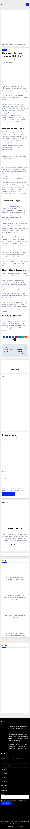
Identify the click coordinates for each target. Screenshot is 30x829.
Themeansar (17, 823)
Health (4, 49)
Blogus (10, 823)
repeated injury (14, 206)
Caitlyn (17, 60)
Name (4, 465)
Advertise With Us (6, 766)
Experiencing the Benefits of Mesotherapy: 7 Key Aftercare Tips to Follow (15, 597)
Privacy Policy (5, 781)
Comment (5, 443)
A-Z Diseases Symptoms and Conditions (12, 758)
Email (4, 472)
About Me (3, 762)
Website (4, 479)
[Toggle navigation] (1, 4)
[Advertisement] (15, 27)
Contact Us (4, 769)
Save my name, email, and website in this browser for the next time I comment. (13, 489)
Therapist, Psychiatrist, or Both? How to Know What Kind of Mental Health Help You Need (18, 746)
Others (6, 672)
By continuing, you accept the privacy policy (14, 800)
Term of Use (4, 785)
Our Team (3, 777)
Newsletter (4, 773)
